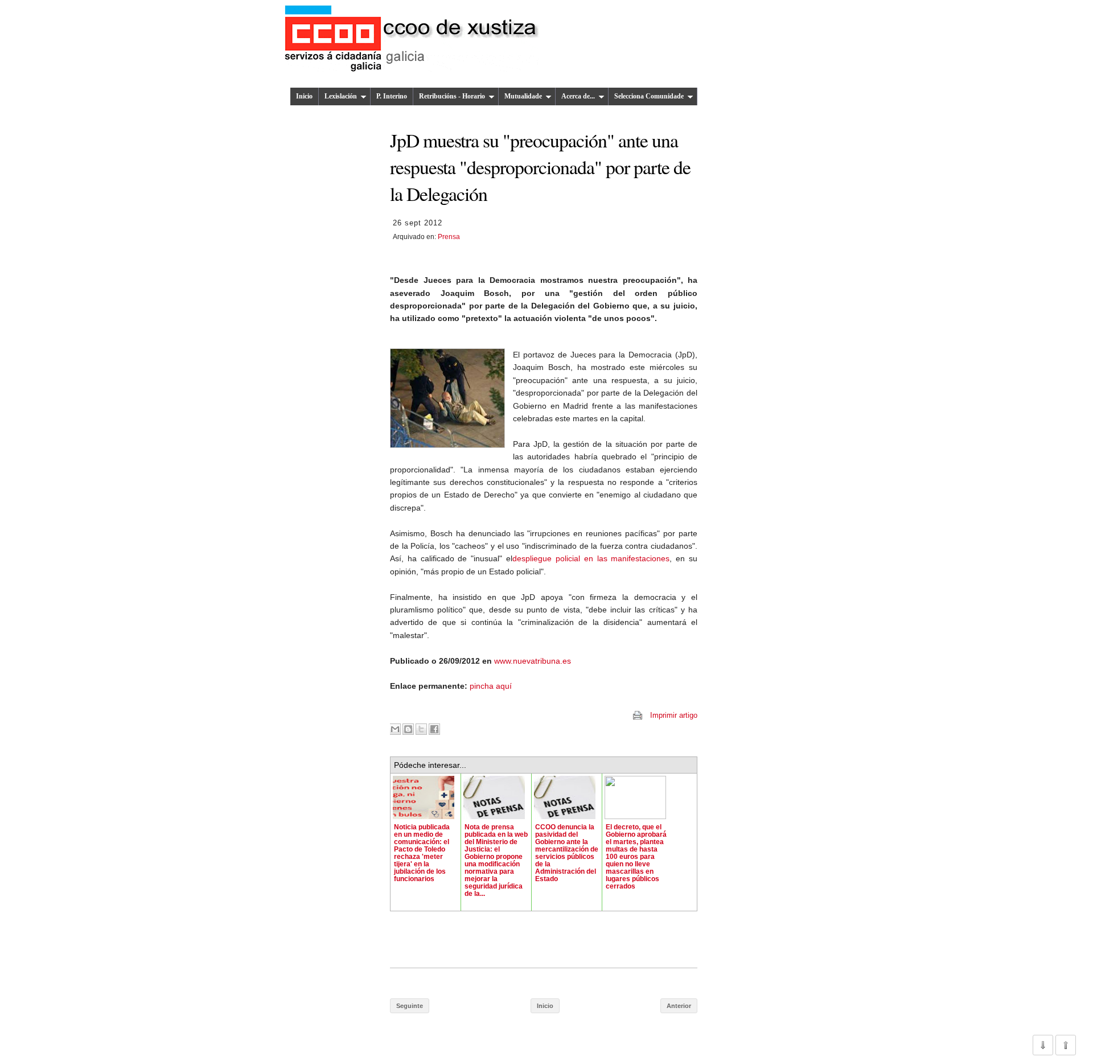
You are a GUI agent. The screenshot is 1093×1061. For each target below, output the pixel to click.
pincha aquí (491, 685)
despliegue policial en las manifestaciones (590, 558)
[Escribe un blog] (408, 729)
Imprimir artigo (673, 715)
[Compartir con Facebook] (434, 729)
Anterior (679, 1005)
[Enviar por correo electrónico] (395, 729)
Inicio (304, 96)
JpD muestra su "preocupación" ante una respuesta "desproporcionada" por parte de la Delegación (540, 167)
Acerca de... (578, 96)
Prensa (449, 237)
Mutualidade (523, 96)
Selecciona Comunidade (649, 96)
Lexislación (340, 96)
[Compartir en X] (421, 729)
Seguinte (409, 1005)
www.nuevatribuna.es (532, 660)
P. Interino (391, 96)
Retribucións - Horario (452, 96)
